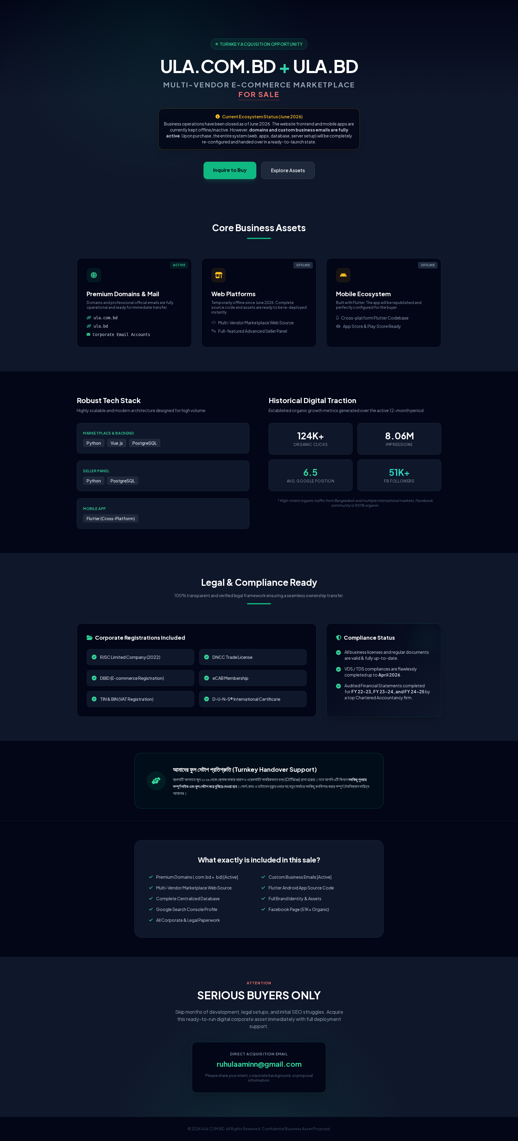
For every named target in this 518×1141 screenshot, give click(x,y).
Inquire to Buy (230, 170)
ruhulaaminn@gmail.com (259, 1063)
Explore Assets (288, 170)
